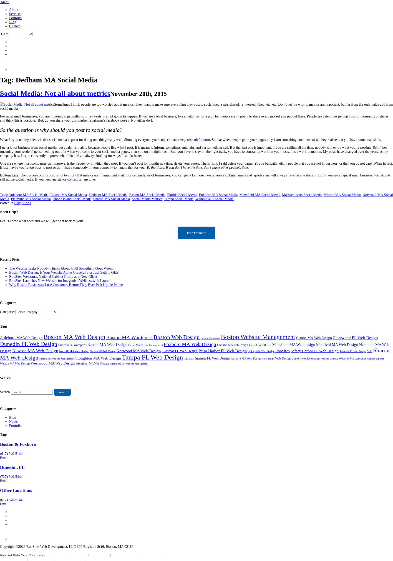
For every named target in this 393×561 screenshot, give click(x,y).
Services (15, 14)
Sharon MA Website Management (56, 358)
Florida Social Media (182, 195)
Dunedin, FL (12, 467)
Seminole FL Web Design (353, 351)
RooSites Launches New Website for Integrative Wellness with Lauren (59, 281)
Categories (7, 312)
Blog (12, 22)
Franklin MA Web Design (232, 345)
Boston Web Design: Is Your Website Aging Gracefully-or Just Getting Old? (63, 272)
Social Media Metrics (147, 199)
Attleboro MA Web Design (21, 338)
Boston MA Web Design (74, 337)
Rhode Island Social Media (72, 199)
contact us (74, 179)
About (13, 10)
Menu (5, 2)
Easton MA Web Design (107, 344)
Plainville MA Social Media (31, 199)
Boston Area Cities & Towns (69, 559)
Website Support (375, 358)
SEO (369, 351)
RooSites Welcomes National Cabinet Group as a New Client (53, 276)
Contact (14, 26)
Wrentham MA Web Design (92, 363)
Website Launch (329, 358)
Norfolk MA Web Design (74, 351)
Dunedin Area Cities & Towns (101, 559)
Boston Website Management (258, 336)
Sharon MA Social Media (111, 199)
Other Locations (16, 490)
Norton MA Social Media (342, 195)
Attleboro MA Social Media (28, 195)
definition (202, 140)
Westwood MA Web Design (53, 363)
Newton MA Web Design (35, 350)
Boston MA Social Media (68, 195)
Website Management (352, 358)
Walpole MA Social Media (214, 199)
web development (310, 358)
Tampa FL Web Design (152, 357)
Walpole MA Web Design (246, 358)
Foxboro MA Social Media (218, 195)
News (13, 421)
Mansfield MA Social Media (259, 195)
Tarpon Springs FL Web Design (207, 358)
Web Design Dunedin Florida (126, 555)
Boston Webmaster (210, 338)
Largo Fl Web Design (260, 345)
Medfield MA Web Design (337, 344)
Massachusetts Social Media (302, 195)
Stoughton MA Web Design (98, 358)
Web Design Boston (287, 358)
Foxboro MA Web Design (190, 344)
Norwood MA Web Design (138, 351)
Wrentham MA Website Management (129, 363)
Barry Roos (22, 203)
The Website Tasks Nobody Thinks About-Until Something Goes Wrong (61, 268)
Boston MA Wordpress (129, 337)
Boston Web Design (177, 337)
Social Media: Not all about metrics (55, 93)
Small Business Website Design (182, 555)
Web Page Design (54, 555)
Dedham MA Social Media (108, 195)
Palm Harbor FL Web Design (223, 351)
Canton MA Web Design (314, 338)
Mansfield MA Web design (293, 344)
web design (268, 358)
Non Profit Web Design (41, 559)
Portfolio (15, 18)
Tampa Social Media (179, 199)
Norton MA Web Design (103, 351)
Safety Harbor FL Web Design (315, 351)
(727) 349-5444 (11, 477)
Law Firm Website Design (13, 559)
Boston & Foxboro (18, 444)
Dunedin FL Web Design (28, 344)
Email (4, 458)
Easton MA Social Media (147, 195)
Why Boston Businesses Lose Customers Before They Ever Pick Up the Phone (66, 285)
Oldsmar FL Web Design (180, 351)
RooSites (282, 351)
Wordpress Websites (154, 555)
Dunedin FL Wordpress (72, 345)
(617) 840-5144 (11, 454)
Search (5, 392)
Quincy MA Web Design (261, 351)
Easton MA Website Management (145, 345)
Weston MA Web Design (15, 363)
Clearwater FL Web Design (355, 337)
